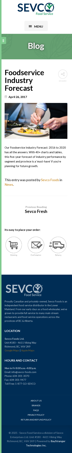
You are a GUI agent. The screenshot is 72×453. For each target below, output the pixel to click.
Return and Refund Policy (36, 419)
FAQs (36, 410)
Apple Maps (27, 350)
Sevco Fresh (36, 209)
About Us (36, 400)
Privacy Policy (36, 414)
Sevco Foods (50, 180)
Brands (36, 405)
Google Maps (12, 350)
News (9, 184)
